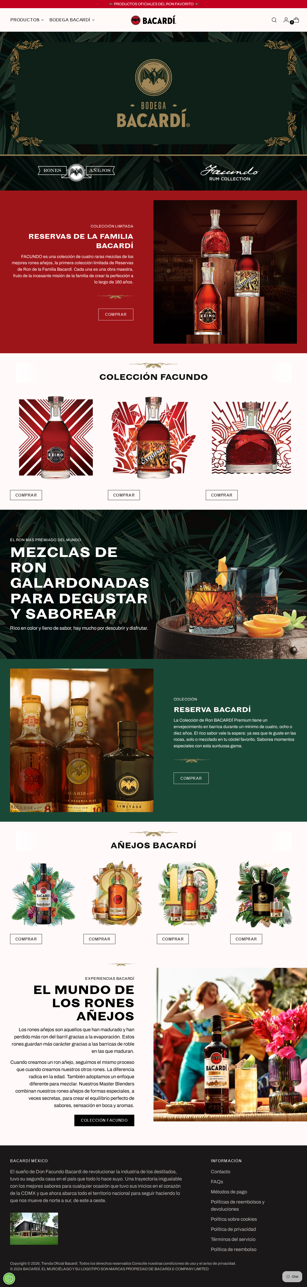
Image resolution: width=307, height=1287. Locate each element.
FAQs (217, 1181)
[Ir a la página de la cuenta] (284, 20)
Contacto (220, 1171)
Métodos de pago (229, 1191)
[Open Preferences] (9, 1279)
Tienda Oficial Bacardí (59, 1263)
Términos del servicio (233, 1239)
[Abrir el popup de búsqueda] (274, 20)
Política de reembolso (233, 1249)
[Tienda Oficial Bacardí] (153, 20)
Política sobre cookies (234, 1219)
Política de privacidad (233, 1229)
